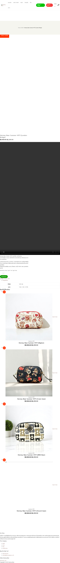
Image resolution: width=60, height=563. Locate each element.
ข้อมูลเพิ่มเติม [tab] (5, 280)
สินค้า (4, 543)
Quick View (54, 317)
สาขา (4, 545)
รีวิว (3, 546)
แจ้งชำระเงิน (5, 548)
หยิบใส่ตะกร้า (4, 276)
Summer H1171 (7, 278)
